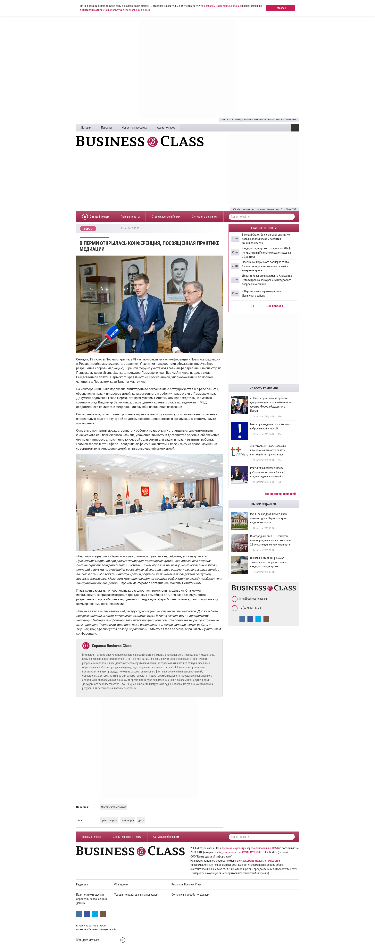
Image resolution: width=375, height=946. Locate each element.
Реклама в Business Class (186, 884)
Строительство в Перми (166, 216)
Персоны (106, 127)
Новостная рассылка (134, 127)
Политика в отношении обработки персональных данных (91, 899)
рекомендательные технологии (261, 860)
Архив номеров (166, 127)
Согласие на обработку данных (190, 894)
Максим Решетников (113, 807)
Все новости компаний (280, 494)
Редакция (82, 884)
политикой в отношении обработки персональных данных (115, 10)
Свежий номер (99, 216)
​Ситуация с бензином (205, 216)
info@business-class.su (253, 598)
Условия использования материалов (136, 894)
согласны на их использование (222, 6)
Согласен (280, 8)
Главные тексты (130, 216)
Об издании (121, 884)
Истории (86, 127)
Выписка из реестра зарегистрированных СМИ (250, 848)
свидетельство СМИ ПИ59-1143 (242, 852)
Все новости (275, 306)
